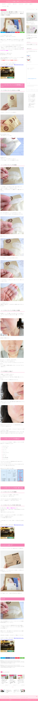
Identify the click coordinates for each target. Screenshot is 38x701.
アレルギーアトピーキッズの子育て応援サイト (31, 38)
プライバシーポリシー (5, 699)
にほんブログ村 (28, 57)
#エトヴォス (32, 99)
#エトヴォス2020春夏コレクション (31, 100)
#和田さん (32, 101)
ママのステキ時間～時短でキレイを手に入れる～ (19, 1)
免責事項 (10, 699)
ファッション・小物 (5, 6)
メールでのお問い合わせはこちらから (32, 52)
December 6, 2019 (31, 107)
